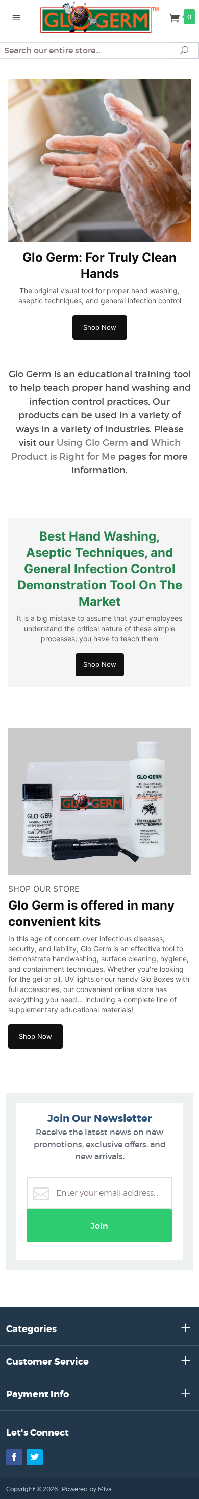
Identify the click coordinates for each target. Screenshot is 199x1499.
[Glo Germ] (99, 16)
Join (99, 1226)
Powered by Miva (87, 1489)
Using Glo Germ (92, 442)
